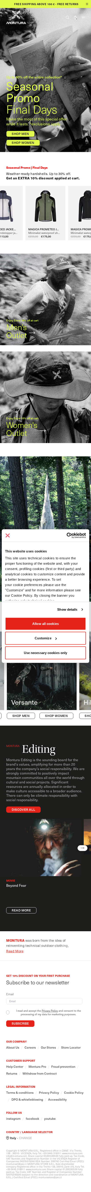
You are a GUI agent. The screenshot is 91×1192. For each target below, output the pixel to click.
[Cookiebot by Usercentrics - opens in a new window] (66, 535)
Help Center (14, 1067)
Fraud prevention (63, 1067)
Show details (67, 609)
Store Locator (71, 1048)
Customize (43, 638)
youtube (50, 1119)
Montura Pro (37, 1067)
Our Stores (48, 1048)
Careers (30, 1048)
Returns (11, 1074)
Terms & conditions (20, 1093)
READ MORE (21, 910)
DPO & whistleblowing (27, 1100)
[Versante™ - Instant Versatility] (42, 675)
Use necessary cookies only (45, 652)
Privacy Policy (50, 1010)
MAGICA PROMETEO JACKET (45, 229)
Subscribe (20, 1023)
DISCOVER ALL (23, 809)
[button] (65, 17)
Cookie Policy (73, 1093)
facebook (32, 1119)
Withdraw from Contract (40, 1074)
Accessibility (57, 1100)
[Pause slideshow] (87, 4)
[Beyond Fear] (40, 847)
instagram (13, 1119)
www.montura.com (72, 1153)
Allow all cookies (45, 623)
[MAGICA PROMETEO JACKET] (46, 205)
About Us (12, 1048)
